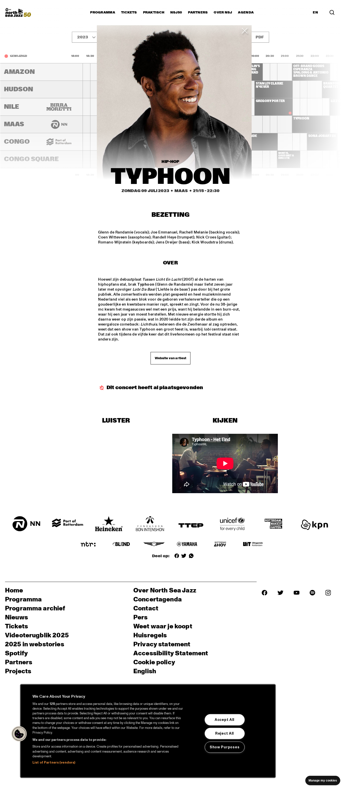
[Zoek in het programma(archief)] (332, 12)
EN (315, 12)
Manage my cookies (323, 780)
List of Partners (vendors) (53, 762)
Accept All (224, 719)
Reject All (224, 733)
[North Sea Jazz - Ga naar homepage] (18, 12)
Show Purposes (224, 747)
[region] (148, 731)
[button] (19, 734)
